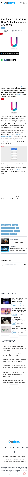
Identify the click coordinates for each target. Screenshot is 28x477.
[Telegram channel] (14, 452)
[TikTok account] (14, 447)
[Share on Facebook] (5, 60)
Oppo (14, 332)
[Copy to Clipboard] (14, 60)
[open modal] (26, 3)
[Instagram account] (10, 447)
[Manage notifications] (24, 473)
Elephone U (19, 94)
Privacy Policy (21, 456)
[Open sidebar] (1, 3)
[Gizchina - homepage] (9, 2)
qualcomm (8, 225)
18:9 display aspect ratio (7, 230)
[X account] (1, 447)
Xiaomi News (15, 304)
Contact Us (13, 456)
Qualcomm (17, 169)
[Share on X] (8, 60)
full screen (16, 230)
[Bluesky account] (23, 447)
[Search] (21, 3)
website (9, 198)
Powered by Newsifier (14, 474)
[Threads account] (27, 447)
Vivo (14, 323)
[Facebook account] (5, 447)
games (15, 314)
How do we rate (14, 464)
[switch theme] (24, 3)
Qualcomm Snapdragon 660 (8, 228)
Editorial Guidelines (19, 459)
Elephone (23, 87)
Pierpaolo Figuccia (6, 31)
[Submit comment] (25, 264)
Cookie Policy (8, 459)
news (3, 225)
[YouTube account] (18, 447)
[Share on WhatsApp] (2, 60)
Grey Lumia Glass (5, 233)
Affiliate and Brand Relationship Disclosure (15, 461)
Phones (3, 28)
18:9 (17, 228)
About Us (5, 456)
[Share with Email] (11, 60)
